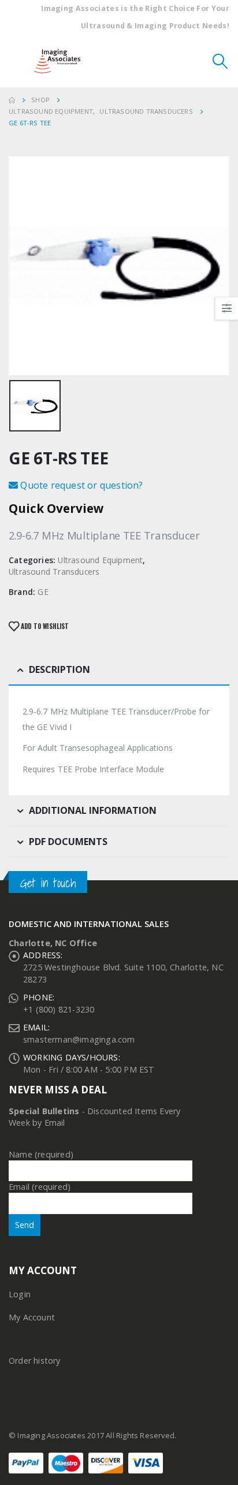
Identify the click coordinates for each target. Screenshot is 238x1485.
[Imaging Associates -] (60, 61)
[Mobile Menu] (17, 61)
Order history (35, 1360)
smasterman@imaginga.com (79, 1039)
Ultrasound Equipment (100, 559)
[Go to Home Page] (12, 100)
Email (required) (39, 1186)
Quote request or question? (80, 485)
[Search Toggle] (220, 61)
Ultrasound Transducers (54, 571)
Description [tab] (59, 669)
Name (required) (41, 1154)
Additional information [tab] (93, 810)
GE (43, 591)
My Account (32, 1317)
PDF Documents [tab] (68, 841)
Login (20, 1294)
